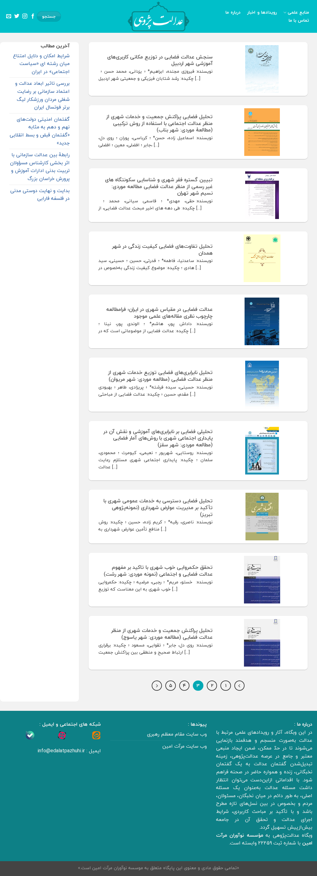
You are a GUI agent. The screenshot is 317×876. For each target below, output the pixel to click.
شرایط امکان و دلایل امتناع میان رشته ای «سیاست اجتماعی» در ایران (41, 63)
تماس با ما (299, 20)
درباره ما (232, 12)
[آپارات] (62, 735)
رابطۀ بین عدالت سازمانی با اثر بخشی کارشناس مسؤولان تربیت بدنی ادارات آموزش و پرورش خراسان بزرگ (40, 166)
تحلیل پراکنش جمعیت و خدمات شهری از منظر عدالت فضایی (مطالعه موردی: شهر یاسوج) (162, 633)
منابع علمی (298, 12)
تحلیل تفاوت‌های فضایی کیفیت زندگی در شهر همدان (162, 249)
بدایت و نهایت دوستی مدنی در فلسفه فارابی (40, 194)
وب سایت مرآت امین (184, 746)
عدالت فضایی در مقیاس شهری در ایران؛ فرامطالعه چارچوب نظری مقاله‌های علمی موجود (159, 312)
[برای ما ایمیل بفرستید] (8, 16)
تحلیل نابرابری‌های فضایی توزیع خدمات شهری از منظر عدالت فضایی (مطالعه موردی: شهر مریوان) (160, 375)
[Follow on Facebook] (32, 16)
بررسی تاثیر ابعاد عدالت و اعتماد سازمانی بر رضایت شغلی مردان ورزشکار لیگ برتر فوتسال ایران (42, 95)
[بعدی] (157, 686)
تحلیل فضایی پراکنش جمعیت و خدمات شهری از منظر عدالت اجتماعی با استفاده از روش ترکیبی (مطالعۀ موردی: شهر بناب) (159, 123)
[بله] (30, 735)
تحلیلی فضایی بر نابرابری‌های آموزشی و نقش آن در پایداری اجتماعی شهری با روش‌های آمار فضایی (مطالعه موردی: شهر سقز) (158, 438)
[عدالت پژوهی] (158, 16)
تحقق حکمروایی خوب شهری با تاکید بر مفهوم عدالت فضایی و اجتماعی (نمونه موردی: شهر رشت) (158, 570)
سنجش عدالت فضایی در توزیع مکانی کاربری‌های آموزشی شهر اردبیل (160, 60)
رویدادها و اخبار (262, 12)
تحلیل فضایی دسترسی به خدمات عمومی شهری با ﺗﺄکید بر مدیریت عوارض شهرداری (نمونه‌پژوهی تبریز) (158, 507)
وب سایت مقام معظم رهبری (177, 734)
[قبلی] (239, 686)
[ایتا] (96, 735)
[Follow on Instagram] (24, 16)
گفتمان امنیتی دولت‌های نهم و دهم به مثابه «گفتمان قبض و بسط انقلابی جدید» (40, 131)
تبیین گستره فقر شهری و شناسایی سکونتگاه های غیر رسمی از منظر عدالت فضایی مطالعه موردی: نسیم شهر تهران (159, 186)
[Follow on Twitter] (16, 16)
